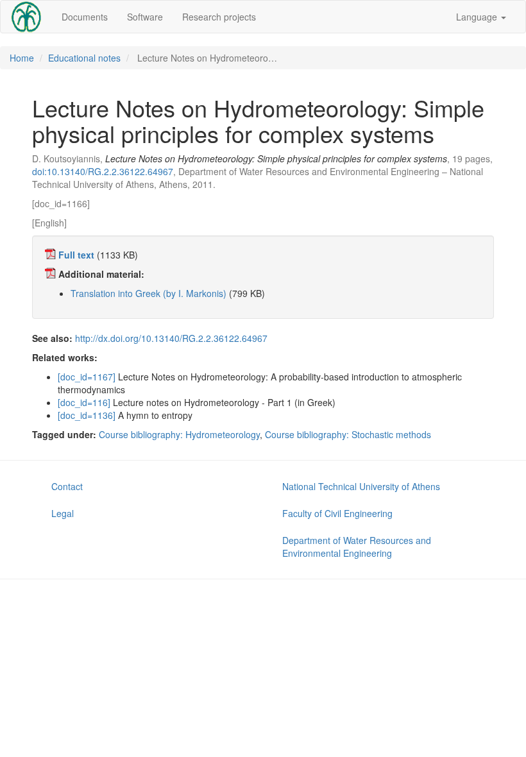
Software (145, 16)
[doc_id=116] (84, 402)
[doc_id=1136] (86, 415)
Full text (76, 254)
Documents (85, 16)
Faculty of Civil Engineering (337, 513)
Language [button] (478, 16)
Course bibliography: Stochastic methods (348, 434)
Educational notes (84, 57)
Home (22, 57)
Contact (67, 486)
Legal (62, 513)
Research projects (219, 16)
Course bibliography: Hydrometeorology (179, 434)
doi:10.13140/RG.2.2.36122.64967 (102, 171)
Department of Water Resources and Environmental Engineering (356, 546)
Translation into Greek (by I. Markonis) (148, 293)
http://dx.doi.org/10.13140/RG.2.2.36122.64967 (171, 338)
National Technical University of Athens (361, 486)
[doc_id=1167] (86, 376)
